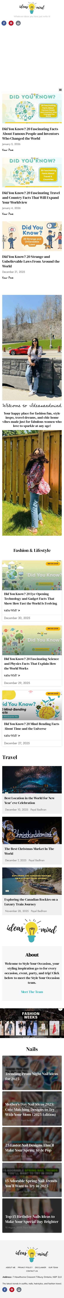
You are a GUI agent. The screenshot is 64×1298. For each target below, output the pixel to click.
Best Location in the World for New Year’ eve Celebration (29, 800)
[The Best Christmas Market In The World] (32, 830)
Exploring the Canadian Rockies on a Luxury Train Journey (31, 901)
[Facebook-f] (4, 1289)
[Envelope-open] (19, 1289)
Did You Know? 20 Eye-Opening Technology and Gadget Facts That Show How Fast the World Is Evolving (30, 599)
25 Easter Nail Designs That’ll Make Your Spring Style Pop (29, 1147)
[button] (60, 90)
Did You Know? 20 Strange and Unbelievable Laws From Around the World (31, 261)
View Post (7, 150)
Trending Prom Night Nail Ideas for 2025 (31, 1076)
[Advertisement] (32, 54)
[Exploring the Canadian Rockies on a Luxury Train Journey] (32, 881)
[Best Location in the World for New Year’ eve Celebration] (32, 779)
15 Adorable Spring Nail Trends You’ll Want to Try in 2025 (31, 1183)
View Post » (12, 610)
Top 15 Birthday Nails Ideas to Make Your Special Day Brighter (31, 1219)
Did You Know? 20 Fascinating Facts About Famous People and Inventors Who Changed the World (30, 133)
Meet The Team (32, 992)
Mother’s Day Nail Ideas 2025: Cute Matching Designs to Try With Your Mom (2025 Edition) (30, 1109)
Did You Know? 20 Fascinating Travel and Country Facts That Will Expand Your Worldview (31, 197)
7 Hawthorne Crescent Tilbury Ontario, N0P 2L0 (37, 1277)
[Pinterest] (11, 1289)
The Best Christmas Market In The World (29, 851)
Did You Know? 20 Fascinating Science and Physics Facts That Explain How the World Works (31, 664)
